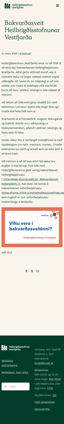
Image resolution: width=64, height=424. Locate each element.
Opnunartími (42, 409)
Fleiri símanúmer (44, 402)
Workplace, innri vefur (15, 372)
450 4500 (55, 379)
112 (54, 395)
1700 (50, 388)
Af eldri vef (25, 53)
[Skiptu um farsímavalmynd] (57, 5)
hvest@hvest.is (43, 363)
